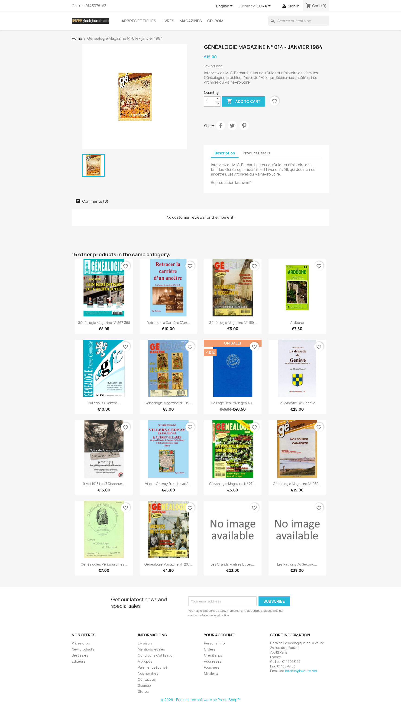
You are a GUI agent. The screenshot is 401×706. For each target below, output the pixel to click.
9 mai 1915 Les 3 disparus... (104, 484)
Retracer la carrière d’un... (168, 322)
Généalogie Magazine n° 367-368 (104, 322)
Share (220, 125)
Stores (143, 691)
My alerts (211, 673)
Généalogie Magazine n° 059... (297, 484)
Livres (168, 20)
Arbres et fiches (139, 20)
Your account (219, 635)
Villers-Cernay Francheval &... (168, 484)
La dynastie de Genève (297, 403)
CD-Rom (215, 20)
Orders (209, 649)
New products (83, 649)
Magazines (191, 20)
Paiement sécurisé (153, 667)
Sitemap (144, 685)
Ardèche (297, 322)
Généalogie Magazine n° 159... (233, 322)
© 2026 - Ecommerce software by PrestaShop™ (201, 699)
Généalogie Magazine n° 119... (168, 403)
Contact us (147, 679)
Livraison (145, 643)
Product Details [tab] (256, 153)
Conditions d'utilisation (156, 655)
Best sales (80, 655)
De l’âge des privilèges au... (233, 403)
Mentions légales (151, 649)
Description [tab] (224, 153)
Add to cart (243, 101)
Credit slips (213, 655)
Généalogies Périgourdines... (104, 564)
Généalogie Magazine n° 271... (232, 484)
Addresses (212, 661)
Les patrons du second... (297, 564)
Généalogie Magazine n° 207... (168, 564)
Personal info (214, 643)
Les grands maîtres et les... (233, 564)
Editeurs (78, 661)
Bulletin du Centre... (104, 403)
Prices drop (81, 643)
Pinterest (244, 125)
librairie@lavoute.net (301, 671)
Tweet (232, 125)
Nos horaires (148, 673)
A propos (145, 661)
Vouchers (211, 667)
